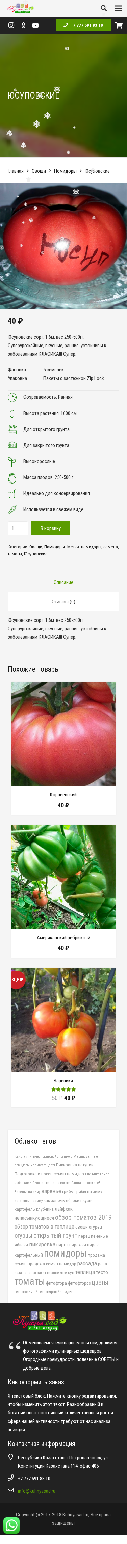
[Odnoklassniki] (23, 25)
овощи (81, 1227)
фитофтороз (79, 1283)
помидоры (91, 546)
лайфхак (64, 1209)
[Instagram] (11, 25)
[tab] (63, 582)
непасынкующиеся (34, 1218)
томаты (15, 553)
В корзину (51, 528)
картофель (25, 1209)
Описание (63, 582)
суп (71, 1272)
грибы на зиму (88, 1191)
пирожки (77, 1244)
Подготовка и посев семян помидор (49, 1173)
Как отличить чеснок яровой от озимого (43, 1156)
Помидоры (65, 171)
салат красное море (52, 1273)
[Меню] (118, 8)
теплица (85, 1272)
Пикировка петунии (75, 1164)
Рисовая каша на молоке (51, 1183)
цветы (100, 1282)
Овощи (39, 171)
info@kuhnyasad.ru (36, 1491)
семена (110, 546)
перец (84, 1236)
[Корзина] (119, 25)
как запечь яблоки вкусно (69, 1200)
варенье (51, 1191)
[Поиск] (104, 8)
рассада (87, 1263)
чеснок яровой (49, 1292)
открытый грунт (55, 1235)
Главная (16, 171)
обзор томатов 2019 (83, 1217)
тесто (102, 1272)
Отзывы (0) (63, 602)
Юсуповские (36, 553)
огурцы (23, 1235)
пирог (62, 1245)
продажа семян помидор (52, 1263)
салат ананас (25, 1273)
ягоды (66, 1291)
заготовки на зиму (29, 1200)
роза (102, 1263)
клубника (45, 1209)
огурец (95, 1227)
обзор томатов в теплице (44, 1226)
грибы (68, 1191)
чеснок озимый (26, 1292)
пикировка (42, 1244)
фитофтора (56, 1283)
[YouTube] (35, 25)
